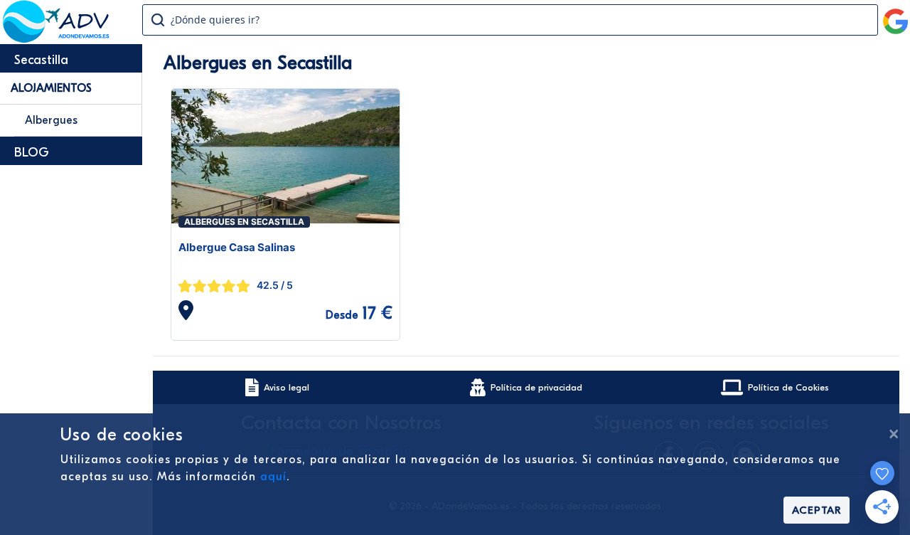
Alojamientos (51, 88)
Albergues (51, 120)
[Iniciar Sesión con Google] (896, 16)
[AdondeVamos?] (56, 38)
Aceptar (816, 510)
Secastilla (41, 60)
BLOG (31, 152)
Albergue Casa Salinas (236, 247)
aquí (273, 476)
